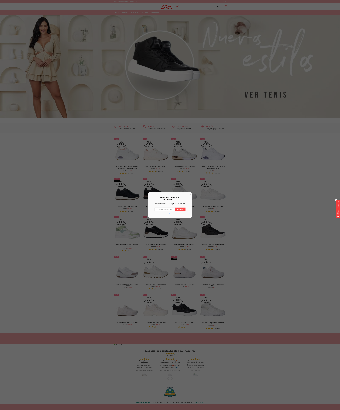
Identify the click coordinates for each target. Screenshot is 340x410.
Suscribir (180, 209)
